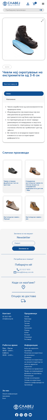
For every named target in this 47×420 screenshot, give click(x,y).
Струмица (28, 337)
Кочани (27, 335)
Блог (4, 398)
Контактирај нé (10, 84)
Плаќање (27, 357)
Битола (27, 321)
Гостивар (27, 339)
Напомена (10, 99)
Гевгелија (27, 319)
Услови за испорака (31, 378)
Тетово (27, 323)
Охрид (26, 330)
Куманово (28, 328)
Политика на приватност (33, 369)
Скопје (26, 316)
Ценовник (6, 396)
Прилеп (27, 326)
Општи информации (10, 394)
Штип (26, 332)
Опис (8, 94)
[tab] (24, 93)
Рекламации (28, 376)
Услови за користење (32, 380)
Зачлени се (24, 248)
